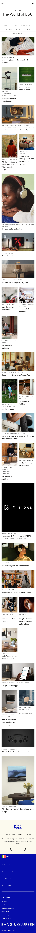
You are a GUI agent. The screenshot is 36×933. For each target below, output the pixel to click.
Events (27, 29)
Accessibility (5, 901)
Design (14, 26)
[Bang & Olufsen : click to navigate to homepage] (18, 4)
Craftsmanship (26, 26)
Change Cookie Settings (8, 908)
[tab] (6, 26)
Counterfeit (4, 905)
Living (6, 26)
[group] (18, 422)
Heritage (9, 29)
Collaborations (18, 33)
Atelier (19, 29)
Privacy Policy (5, 915)
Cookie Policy (5, 911)
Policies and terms (6, 918)
